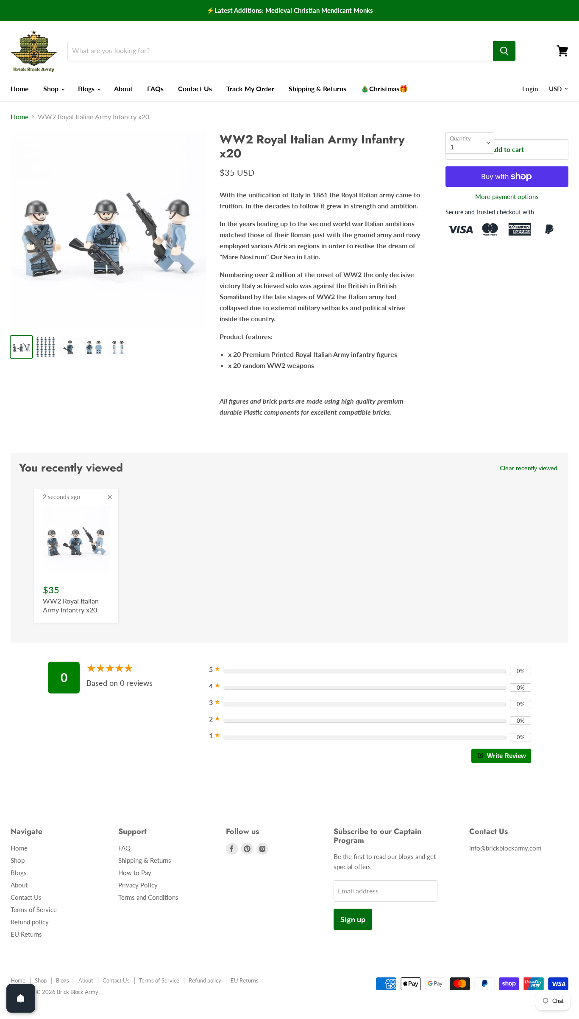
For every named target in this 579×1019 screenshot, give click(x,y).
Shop (51, 88)
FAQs (155, 88)
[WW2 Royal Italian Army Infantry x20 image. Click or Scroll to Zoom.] (108, 230)
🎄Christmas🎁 (384, 88)
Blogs (87, 88)
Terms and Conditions (148, 897)
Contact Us (195, 88)
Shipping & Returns (317, 88)
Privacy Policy (138, 885)
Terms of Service (34, 909)
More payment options (507, 196)
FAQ (124, 848)
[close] (110, 497)
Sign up (352, 919)
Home (20, 88)
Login (530, 89)
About (123, 88)
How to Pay (134, 872)
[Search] (504, 51)
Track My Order (250, 88)
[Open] (20, 998)
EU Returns (26, 934)
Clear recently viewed (528, 468)
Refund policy (30, 922)
